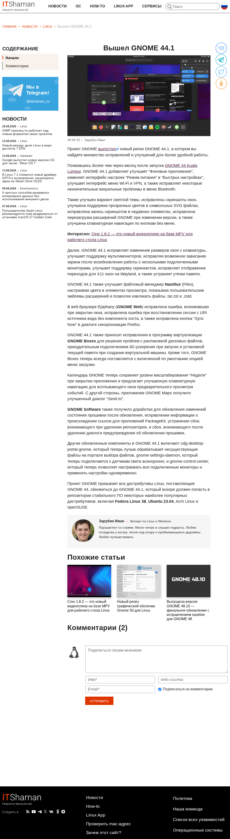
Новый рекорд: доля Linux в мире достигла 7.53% (27, 147)
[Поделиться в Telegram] (221, 60)
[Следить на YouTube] (34, 812)
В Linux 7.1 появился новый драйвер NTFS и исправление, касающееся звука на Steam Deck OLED (29, 178)
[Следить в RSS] (27, 812)
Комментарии (17, 66)
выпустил (107, 149)
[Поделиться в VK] (221, 48)
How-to (97, 6)
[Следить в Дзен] (63, 812)
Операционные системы (198, 830)
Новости (57, 6)
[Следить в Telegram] (40, 812)
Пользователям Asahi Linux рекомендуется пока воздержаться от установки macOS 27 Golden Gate (30, 214)
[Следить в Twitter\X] (45, 812)
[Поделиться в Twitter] (221, 72)
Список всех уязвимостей (199, 819)
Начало (12, 58)
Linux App (123, 6)
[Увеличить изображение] (138, 95)
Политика (182, 798)
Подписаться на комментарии (188, 689)
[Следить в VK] (51, 812)
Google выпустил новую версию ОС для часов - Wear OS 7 (28, 161)
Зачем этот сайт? (103, 832)
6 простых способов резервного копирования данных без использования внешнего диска (25, 196)
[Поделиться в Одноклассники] (221, 84)
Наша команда (188, 809)
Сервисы (151, 6)
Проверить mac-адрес (108, 823)
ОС (78, 6)
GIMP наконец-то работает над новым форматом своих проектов (27, 132)
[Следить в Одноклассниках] (58, 812)
